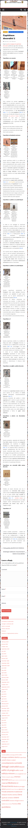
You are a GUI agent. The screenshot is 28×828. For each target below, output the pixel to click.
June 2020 (4, 668)
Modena (16, 786)
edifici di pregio (8, 770)
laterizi (10, 780)
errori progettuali (19, 773)
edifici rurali (19, 770)
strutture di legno (14, 800)
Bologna (4, 757)
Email (3, 596)
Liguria (13, 780)
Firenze (3, 777)
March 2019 (4, 701)
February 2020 (5, 677)
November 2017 (5, 739)
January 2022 (5, 644)
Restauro (5, 32)
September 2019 (5, 687)
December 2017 (5, 737)
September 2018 (5, 715)
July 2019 (4, 691)
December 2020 (5, 661)
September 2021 (5, 649)
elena (14, 41)
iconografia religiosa (9, 777)
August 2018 (5, 718)
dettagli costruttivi (10, 766)
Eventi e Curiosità (6, 626)
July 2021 (4, 651)
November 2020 (5, 663)
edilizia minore (8, 773)
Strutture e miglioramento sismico (16, 32)
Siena (20, 794)
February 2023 (5, 641)
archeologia (12, 754)
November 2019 (5, 682)
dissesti (21, 767)
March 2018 (4, 729)
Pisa (24, 789)
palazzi (4, 789)
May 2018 (4, 725)
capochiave (23, 757)
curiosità (18, 763)
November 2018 (5, 710)
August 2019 (5, 689)
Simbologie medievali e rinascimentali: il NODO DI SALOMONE (14, 553)
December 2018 (5, 708)
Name (4, 589)
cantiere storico (14, 757)
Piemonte (16, 789)
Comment (4, 569)
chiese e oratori (11, 760)
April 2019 (4, 699)
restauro (4, 795)
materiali (5, 783)
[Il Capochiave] (14, 2)
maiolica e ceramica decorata (20, 780)
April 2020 (4, 672)
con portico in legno (13, 116)
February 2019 (5, 703)
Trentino (14, 804)
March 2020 (4, 675)
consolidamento (8, 763)
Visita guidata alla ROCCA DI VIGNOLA (13, 548)
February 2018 (5, 732)
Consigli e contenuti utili (7, 624)
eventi (25, 773)
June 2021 (4, 653)
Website (4, 603)
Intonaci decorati (6, 628)
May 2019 (4, 696)
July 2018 (4, 720)
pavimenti (8, 789)
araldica (8, 754)
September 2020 (5, 665)
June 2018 (4, 722)
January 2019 (5, 706)
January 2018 (5, 734)
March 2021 (4, 656)
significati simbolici (7, 798)
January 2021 (5, 658)
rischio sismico (12, 795)
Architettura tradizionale (7, 621)
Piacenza (12, 789)
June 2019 (4, 694)
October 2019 (5, 684)
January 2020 (5, 680)
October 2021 (5, 646)
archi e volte (18, 755)
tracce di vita (9, 804)
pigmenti (21, 789)
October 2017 (5, 741)
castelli (4, 760)
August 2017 (5, 746)
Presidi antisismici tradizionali (12, 792)
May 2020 (4, 670)
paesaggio (22, 786)
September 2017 (5, 744)
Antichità (3, 754)
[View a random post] (24, 9)
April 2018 (4, 727)
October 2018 (5, 713)
